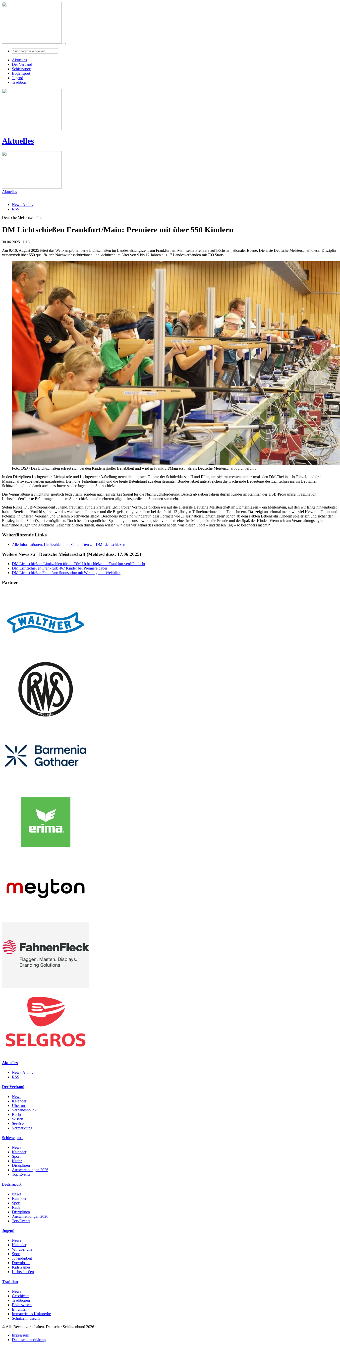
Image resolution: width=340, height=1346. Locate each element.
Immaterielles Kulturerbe (31, 1314)
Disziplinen (21, 1165)
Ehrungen (19, 1309)
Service (18, 1123)
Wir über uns (22, 1249)
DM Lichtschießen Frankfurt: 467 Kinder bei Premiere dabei (59, 568)
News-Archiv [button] (22, 204)
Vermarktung (22, 1128)
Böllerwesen (22, 1305)
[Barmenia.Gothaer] (45, 787)
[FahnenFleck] (45, 986)
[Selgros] (45, 1053)
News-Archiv (22, 1072)
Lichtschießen (23, 1272)
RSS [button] (15, 209)
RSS (15, 1077)
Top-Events (21, 1174)
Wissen (17, 1119)
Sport (16, 1156)
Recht (16, 1114)
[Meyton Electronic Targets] (45, 920)
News (16, 1096)
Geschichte (20, 1296)
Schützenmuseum (26, 1318)
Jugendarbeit (22, 1258)
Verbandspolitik (24, 1110)
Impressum (20, 1335)
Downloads (21, 1263)
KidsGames (21, 1267)
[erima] (45, 853)
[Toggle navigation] (64, 43)
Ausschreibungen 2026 (30, 1170)
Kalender (19, 1101)
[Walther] (45, 654)
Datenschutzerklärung (29, 1340)
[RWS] (45, 720)
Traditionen (21, 1300)
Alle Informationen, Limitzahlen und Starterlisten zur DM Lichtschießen (68, 544)
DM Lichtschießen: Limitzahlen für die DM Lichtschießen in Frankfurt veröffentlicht (78, 564)
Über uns (19, 1105)
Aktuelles (18, 140)
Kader (17, 1161)
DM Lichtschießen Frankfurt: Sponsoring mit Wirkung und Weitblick (66, 573)
